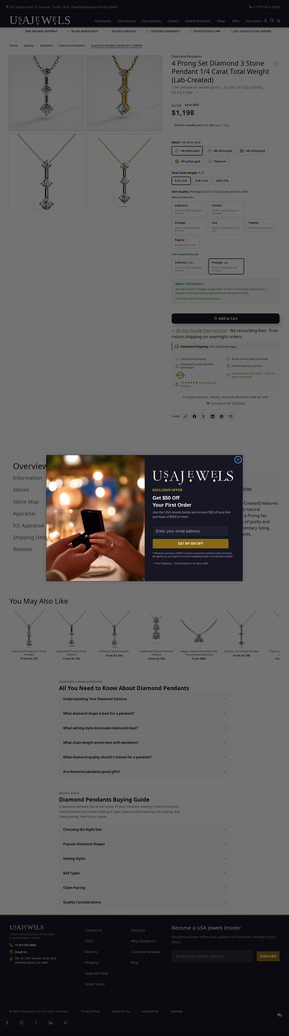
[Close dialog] (238, 460)
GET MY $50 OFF (190, 543)
